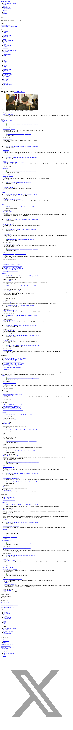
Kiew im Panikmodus (8, 114)
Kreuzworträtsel (7, 590)
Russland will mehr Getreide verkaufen (12, 407)
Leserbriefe (5, 42)
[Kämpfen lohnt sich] (18, 134)
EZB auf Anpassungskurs (9, 395)
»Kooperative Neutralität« (9, 187)
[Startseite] (9, 26)
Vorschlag (5, 486)
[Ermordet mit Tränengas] (23, 335)
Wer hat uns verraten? (8, 509)
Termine (5, 46)
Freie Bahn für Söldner (8, 211)
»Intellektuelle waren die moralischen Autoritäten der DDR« (17, 548)
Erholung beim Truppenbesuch (10, 569)
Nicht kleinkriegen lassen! (9, 129)
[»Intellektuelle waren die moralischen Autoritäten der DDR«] (22, 543)
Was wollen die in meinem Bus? (10, 455)
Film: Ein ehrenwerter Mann (9, 498)
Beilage (5, 41)
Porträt (4, 161)
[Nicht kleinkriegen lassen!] (22, 124)
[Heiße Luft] (22, 146)
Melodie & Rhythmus (8, 631)
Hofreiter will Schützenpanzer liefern (11, 264)
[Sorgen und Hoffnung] (22, 345)
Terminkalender (6, 618)
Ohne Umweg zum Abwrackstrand (11, 244)
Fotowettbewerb (7, 633)
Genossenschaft (6, 7)
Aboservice (6, 612)
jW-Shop (5, 10)
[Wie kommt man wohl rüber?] (21, 441)
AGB (4, 654)
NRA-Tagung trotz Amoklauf (10, 310)
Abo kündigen (6, 613)
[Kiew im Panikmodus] (22, 109)
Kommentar (6, 150)
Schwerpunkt (5, 168)
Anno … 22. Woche (8, 515)
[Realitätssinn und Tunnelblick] (21, 414)
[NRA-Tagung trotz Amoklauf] (20, 305)
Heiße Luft (5, 151)
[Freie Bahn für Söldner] (22, 206)
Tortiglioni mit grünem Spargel (10, 584)
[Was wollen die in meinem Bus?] (21, 450)
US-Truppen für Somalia (9, 320)
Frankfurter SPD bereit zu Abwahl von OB (13, 267)
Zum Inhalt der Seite (5, 1)
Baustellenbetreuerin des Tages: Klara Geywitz (14, 162)
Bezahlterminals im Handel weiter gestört (12, 269)
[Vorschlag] (22, 481)
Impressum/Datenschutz (8, 653)
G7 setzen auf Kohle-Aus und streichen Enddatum (14, 404)
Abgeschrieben (5, 519)
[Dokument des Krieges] (22, 462)
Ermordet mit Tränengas (8, 340)
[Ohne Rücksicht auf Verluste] (22, 378)
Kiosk (4, 621)
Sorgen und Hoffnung (8, 350)
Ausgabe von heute (5, 602)
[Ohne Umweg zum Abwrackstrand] (20, 239)
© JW (4, 652)
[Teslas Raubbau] (21, 229)
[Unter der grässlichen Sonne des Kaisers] (12, 574)
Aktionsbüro (6, 6)
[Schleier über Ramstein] (22, 219)
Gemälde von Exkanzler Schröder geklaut (12, 266)
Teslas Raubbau (7, 234)
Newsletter (5, 614)
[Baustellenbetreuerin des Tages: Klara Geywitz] (22, 157)
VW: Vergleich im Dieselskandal (10, 271)
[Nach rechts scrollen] (1, 88)
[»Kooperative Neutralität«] (18, 182)
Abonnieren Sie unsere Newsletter (8, 647)
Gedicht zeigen (6, 423)
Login (2, 23)
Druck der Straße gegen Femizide (11, 526)
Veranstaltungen (7, 8)
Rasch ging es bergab (8, 176)
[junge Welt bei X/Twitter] (36, 728)
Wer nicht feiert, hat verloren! (10, 537)
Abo (4, 12)
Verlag (4, 44)
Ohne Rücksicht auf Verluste (9, 383)
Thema (5, 37)
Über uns (5, 48)
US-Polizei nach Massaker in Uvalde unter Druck (14, 358)
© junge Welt (6, 651)
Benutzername (4, 20)
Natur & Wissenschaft (8, 40)
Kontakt (5, 620)
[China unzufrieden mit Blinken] (22, 275)
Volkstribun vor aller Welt (9, 560)
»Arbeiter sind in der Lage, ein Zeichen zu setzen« (14, 254)
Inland (4, 32)
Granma (5, 635)
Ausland (5, 34)
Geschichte (4, 502)
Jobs (4, 623)
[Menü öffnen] (1, 29)
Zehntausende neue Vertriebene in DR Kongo (13, 363)
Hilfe (4, 656)
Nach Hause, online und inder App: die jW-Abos (7, 645)
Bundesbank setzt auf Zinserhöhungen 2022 (13, 268)
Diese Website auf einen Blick (7, 607)
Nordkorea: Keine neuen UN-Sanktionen (12, 364)
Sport (4, 39)
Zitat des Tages (5, 369)
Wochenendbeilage (6, 540)
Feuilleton (5, 36)
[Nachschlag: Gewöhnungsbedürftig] (22, 473)
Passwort (3, 22)
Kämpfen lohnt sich (7, 139)
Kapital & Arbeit (7, 35)
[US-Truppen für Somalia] (22, 315)
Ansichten (4, 143)
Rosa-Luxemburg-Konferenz (9, 3)
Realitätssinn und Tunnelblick (10, 419)
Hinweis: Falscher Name (9, 500)
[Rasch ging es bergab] (21, 171)
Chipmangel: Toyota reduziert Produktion (12, 408)
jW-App (5, 622)
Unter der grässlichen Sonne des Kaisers (12, 579)
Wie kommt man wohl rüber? (10, 446)
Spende (5, 13)
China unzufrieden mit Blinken (10, 280)
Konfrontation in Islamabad (9, 330)
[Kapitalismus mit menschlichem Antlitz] (22, 194)
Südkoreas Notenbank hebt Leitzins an (12, 406)
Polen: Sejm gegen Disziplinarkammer (12, 360)
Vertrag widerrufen (5, 648)
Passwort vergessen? (5, 25)
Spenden (5, 642)
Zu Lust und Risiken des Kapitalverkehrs (12, 394)
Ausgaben (5, 31)
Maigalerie (5, 629)
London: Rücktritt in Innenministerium (12, 365)
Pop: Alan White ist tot (8, 497)
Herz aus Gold (6, 434)
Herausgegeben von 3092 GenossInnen (9, 605)
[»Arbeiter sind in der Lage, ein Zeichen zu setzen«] (22, 249)
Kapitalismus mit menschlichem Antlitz (12, 199)
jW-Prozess (5, 4)
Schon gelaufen (6, 477)
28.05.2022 (19, 91)
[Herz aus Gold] (22, 429)
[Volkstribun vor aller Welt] (22, 555)
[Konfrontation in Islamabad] (22, 325)
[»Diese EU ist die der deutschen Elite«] (22, 285)
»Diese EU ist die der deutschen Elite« (12, 290)
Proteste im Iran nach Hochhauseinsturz (12, 362)
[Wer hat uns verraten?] (22, 504)
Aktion (3, 121)
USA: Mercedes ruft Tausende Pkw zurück (13, 410)
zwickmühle (6, 424)
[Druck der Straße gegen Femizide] (22, 522)
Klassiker (5, 559)
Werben (5, 616)
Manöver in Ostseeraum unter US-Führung (13, 359)
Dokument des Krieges (8, 467)
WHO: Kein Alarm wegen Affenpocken (12, 367)
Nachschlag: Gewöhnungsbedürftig (11, 478)
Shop (4, 632)
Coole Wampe (6, 582)
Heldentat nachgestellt (8, 302)
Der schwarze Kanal (8, 567)
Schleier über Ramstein (8, 224)
